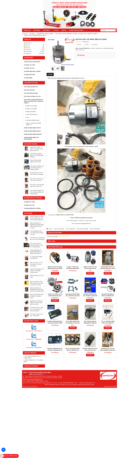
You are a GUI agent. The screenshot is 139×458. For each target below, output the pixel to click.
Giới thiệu (37, 30)
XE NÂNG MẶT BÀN (29, 74)
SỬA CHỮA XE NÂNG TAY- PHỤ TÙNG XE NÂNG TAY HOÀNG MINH (37, 192)
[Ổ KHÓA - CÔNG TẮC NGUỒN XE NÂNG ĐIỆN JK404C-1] (72, 257)
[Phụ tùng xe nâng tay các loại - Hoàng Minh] (26, 317)
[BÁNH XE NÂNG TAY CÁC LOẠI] (26, 278)
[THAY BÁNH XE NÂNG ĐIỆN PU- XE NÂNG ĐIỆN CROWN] (26, 156)
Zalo (3, 449)
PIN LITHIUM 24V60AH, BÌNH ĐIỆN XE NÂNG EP (90, 322)
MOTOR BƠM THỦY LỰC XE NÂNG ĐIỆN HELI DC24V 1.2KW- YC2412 (107, 268)
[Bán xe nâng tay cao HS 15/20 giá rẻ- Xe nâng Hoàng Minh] (26, 265)
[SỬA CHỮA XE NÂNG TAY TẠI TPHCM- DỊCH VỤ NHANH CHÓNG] (26, 169)
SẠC (28, 117)
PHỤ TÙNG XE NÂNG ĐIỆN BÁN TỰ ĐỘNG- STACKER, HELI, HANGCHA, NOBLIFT (33, 101)
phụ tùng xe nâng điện (82, 228)
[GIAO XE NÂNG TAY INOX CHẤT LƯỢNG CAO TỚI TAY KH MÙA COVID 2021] (26, 219)
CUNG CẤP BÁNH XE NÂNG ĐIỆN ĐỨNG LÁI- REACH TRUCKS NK (36, 252)
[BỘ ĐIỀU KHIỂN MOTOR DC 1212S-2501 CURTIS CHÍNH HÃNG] (55, 312)
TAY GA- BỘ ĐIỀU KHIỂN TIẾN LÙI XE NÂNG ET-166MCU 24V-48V (107, 323)
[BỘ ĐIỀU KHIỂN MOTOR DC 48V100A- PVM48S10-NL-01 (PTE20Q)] (55, 339)
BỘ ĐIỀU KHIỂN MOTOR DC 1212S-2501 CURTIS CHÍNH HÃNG (54, 323)
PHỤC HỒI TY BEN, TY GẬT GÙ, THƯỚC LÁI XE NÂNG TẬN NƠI (36, 149)
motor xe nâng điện (59, 228)
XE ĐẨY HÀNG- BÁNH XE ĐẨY (32, 61)
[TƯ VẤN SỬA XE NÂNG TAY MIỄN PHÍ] (26, 259)
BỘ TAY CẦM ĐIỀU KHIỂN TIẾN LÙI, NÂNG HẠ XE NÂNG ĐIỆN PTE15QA (72, 350)
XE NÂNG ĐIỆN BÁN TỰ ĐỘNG (32, 71)
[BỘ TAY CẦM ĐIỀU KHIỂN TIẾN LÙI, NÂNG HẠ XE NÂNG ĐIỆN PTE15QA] (72, 339)
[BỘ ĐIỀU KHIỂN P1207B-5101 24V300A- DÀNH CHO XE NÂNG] (90, 285)
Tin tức (56, 30)
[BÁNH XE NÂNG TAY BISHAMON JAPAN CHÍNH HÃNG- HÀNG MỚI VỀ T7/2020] (26, 226)
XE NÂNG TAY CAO (29, 68)
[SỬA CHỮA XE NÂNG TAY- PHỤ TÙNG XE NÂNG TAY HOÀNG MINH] (26, 193)
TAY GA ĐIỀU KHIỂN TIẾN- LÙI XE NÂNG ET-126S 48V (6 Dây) (72, 323)
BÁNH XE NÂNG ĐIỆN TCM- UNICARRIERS (31, 138)
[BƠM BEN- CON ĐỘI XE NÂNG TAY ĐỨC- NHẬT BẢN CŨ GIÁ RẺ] (26, 304)
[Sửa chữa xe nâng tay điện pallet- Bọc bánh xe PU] (26, 187)
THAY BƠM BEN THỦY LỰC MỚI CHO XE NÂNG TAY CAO (36, 233)
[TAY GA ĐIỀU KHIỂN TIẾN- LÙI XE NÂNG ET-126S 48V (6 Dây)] (72, 312)
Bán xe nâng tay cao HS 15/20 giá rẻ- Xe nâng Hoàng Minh (36, 264)
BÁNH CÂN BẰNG (31, 111)
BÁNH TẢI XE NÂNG (32, 106)
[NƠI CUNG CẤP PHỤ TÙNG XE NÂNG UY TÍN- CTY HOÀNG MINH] (26, 246)
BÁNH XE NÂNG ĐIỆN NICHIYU (32, 131)
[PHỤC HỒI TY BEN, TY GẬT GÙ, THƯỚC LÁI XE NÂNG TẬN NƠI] (26, 150)
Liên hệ (64, 30)
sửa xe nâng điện (70, 228)
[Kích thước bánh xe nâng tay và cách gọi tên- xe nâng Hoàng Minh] (26, 310)
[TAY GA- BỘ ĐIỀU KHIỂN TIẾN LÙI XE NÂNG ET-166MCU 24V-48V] (107, 312)
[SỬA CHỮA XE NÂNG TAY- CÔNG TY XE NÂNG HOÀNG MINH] (26, 272)
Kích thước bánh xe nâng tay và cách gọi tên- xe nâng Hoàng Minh (36, 309)
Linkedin (95, 44)
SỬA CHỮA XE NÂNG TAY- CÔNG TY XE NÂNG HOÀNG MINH (37, 270)
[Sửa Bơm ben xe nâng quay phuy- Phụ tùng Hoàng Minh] (26, 240)
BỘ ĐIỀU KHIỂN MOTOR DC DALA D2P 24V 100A (90, 349)
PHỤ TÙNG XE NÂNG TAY (31, 86)
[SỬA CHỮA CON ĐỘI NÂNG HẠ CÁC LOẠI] (26, 163)
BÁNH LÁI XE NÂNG (32, 108)
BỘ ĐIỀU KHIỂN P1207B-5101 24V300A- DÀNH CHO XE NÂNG (90, 295)
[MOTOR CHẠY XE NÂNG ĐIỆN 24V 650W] (60, 51)
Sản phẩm (46, 30)
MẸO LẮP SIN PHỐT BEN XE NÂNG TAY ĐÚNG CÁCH (36, 296)
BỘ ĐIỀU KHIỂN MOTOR (33, 120)
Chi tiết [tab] (50, 74)
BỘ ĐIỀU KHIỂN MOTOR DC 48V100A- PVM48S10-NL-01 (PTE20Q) (54, 350)
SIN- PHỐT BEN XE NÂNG (31, 93)
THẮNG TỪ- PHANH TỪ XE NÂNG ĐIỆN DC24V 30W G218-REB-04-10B (55, 295)
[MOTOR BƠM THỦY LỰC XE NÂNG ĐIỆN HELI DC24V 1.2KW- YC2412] (107, 257)
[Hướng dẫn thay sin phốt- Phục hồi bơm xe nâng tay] (26, 175)
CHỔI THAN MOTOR (32, 114)
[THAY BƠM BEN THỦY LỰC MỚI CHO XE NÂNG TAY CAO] (26, 234)
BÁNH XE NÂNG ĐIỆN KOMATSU (33, 134)
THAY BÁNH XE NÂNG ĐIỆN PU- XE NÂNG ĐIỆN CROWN (36, 155)
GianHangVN (113, 386)
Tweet (87, 44)
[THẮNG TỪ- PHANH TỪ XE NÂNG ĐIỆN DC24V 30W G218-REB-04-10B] (55, 285)
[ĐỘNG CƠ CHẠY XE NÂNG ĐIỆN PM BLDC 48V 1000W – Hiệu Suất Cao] (55, 257)
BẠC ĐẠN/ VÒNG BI (29, 90)
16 (85, 41)
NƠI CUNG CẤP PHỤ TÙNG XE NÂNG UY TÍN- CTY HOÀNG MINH (36, 245)
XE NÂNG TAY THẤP (29, 65)
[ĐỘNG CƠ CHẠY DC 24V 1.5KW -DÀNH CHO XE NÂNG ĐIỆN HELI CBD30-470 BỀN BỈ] (90, 257)
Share (79, 44)
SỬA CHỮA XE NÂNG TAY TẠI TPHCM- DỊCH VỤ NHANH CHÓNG (37, 168)
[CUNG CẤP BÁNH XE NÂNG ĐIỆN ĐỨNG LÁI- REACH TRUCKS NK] (26, 253)
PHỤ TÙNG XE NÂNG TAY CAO (32, 96)
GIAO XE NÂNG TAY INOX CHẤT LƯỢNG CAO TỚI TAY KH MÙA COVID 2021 (37, 218)
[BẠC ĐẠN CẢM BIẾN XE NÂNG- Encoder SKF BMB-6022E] (107, 285)
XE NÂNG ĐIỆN (28, 77)
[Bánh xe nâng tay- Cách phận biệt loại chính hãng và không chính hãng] (26, 284)
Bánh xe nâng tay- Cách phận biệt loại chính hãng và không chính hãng (36, 283)
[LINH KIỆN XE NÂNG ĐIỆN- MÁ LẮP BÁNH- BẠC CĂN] (72, 285)
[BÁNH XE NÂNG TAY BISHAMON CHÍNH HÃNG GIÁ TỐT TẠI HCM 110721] (26, 291)
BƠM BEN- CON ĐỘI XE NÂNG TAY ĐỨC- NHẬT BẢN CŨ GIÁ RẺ (36, 302)
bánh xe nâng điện (95, 228)
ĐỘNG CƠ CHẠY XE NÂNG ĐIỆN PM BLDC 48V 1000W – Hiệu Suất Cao (55, 268)
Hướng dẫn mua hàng (76, 30)
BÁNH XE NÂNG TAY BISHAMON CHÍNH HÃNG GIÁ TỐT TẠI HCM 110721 (37, 289)
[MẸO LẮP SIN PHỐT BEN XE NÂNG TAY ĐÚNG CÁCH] (26, 297)
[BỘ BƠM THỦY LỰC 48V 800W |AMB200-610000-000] (107, 339)
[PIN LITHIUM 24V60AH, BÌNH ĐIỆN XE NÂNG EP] (90, 312)
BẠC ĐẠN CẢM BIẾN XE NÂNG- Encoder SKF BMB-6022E (107, 295)
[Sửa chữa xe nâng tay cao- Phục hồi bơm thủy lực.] (26, 181)
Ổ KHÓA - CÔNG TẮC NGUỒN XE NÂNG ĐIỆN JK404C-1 (72, 268)
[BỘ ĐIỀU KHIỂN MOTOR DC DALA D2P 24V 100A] (90, 339)
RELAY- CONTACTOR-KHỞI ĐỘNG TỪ (33, 124)
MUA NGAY (55, 273)
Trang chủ (27, 30)
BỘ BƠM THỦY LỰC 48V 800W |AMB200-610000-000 (107, 349)
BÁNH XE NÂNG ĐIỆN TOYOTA (32, 127)
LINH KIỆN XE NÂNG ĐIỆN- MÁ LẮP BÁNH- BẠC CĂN (72, 294)
